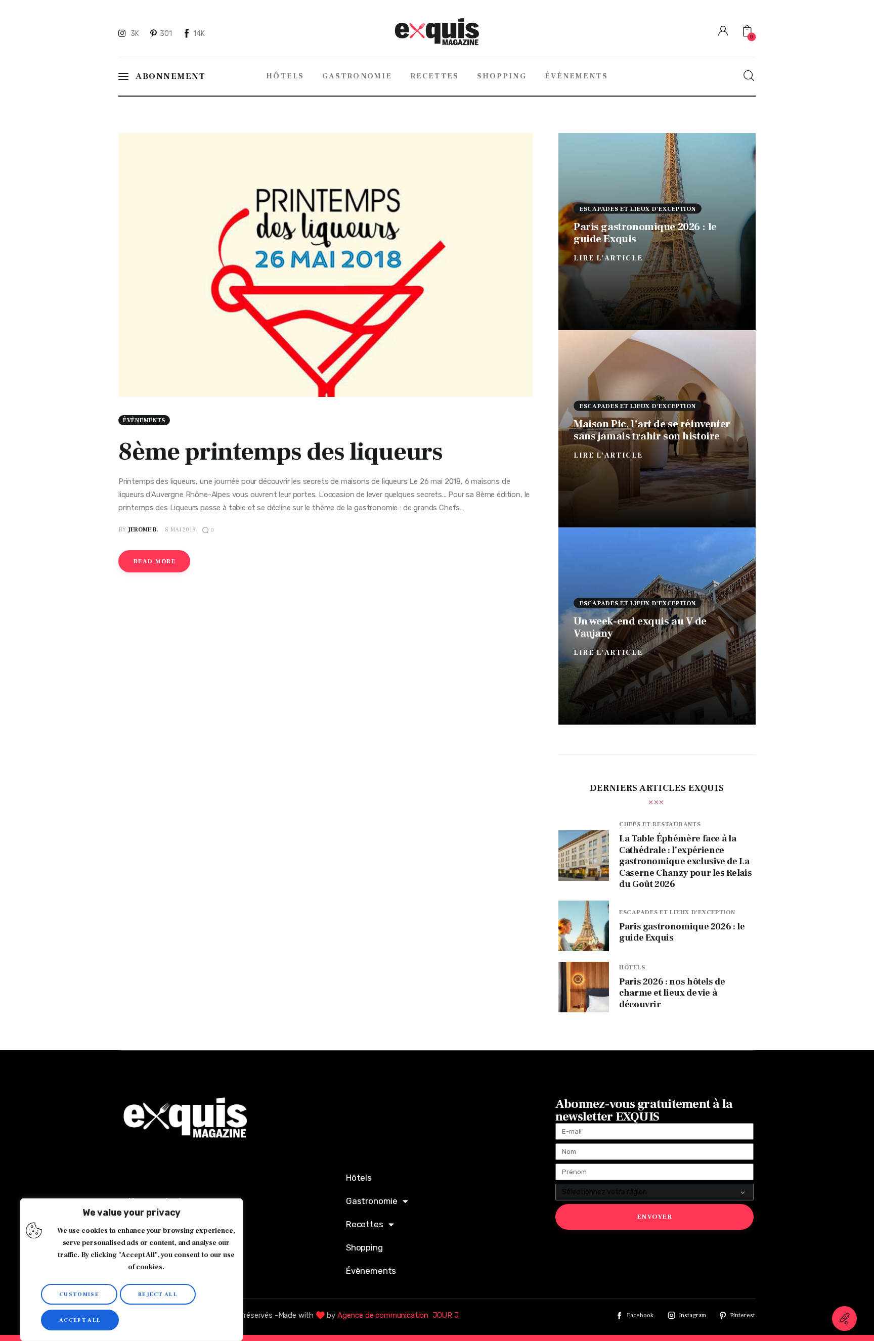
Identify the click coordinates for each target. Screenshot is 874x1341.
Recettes (364, 1224)
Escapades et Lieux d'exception (638, 208)
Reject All (158, 1294)
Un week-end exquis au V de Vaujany (640, 627)
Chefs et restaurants (660, 824)
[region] (131, 1269)
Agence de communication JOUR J (398, 1315)
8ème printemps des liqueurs (280, 451)
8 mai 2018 (180, 529)
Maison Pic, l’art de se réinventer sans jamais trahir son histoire (652, 429)
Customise (79, 1294)
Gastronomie (372, 1201)
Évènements (144, 420)
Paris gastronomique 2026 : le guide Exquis (645, 232)
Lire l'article (608, 257)
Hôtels (632, 967)
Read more (155, 561)
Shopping (364, 1247)
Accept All (80, 1320)
